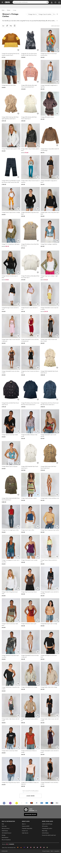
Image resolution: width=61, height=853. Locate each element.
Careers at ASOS (25, 826)
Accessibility (57, 851)
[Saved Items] (55, 2)
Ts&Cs (52, 851)
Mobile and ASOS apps (47, 824)
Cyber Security (25, 833)
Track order (4, 826)
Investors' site (25, 830)
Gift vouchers (45, 826)
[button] (17, 847)
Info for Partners (45, 833)
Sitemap (3, 835)
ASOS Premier (5, 830)
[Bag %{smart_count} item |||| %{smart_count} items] (59, 2)
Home (3, 10)
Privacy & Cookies (45, 851)
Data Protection (5, 837)
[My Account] (52, 2)
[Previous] (26, 14)
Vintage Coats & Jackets (45, 14)
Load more (30, 796)
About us (24, 824)
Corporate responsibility (27, 828)
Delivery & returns (6, 828)
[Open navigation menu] (2, 2)
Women (8, 10)
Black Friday (44, 830)
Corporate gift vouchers (47, 828)
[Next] (57, 14)
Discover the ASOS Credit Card (49, 835)
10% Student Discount (6, 833)
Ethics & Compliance (6, 839)
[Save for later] (18, 50)
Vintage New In (32, 14)
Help (3, 824)
